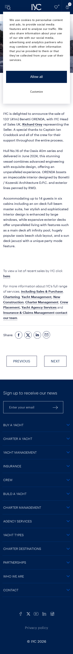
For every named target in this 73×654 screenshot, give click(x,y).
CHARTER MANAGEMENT (22, 507)
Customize (36, 91)
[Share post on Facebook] (19, 335)
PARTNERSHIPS (14, 562)
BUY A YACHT (13, 425)
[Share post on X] (28, 335)
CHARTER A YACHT (17, 439)
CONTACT (10, 590)
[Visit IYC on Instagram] (52, 613)
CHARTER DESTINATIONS (22, 548)
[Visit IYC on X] (28, 613)
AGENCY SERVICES (17, 521)
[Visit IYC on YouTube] (36, 613)
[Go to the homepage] (36, 7)
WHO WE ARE (13, 576)
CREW (8, 480)
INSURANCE (12, 466)
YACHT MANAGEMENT (20, 452)
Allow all (36, 77)
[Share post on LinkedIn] (37, 335)
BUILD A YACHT (15, 494)
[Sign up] (55, 407)
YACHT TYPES (13, 535)
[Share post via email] (46, 335)
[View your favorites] (56, 7)
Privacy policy (36, 628)
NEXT (55, 361)
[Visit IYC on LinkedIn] (44, 613)
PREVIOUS (21, 361)
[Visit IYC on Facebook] (20, 613)
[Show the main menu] (8, 7)
